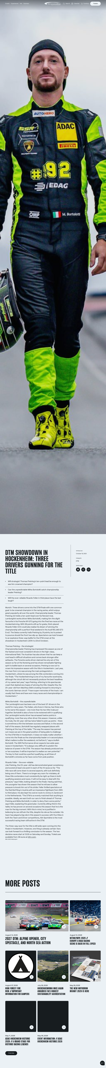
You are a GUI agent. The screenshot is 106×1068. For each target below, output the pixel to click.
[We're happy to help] (102, 1063)
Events (7, 3)
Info (21, 3)
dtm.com (32, 837)
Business (26, 3)
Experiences (14, 3)
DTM (77, 561)
